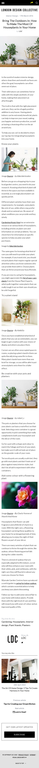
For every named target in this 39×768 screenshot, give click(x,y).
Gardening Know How (11, 222)
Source (10, 176)
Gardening (7, 621)
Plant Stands (15, 625)
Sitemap (33, 755)
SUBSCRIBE (19, 734)
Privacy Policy (23, 755)
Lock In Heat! (19, 710)
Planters (26, 625)
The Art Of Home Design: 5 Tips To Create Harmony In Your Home (19, 689)
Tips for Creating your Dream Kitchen (19, 702)
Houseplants (19, 621)
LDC (20, 31)
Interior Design (12, 16)
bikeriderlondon (16, 246)
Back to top (20, 763)
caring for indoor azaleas (26, 583)
